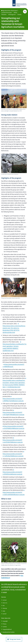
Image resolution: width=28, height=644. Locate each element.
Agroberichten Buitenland (10, 10)
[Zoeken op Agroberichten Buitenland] (25, 11)
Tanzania (3, 14)
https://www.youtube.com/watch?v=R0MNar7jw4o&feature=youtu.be (13, 400)
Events (19, 14)
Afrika (15, 12)
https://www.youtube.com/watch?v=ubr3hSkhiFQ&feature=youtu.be (13, 441)
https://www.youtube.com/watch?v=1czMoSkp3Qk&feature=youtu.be (13, 455)
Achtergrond (12, 14)
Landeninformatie (6, 12)
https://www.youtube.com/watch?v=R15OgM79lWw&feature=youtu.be (13, 413)
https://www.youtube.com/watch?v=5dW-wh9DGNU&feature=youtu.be (13, 493)
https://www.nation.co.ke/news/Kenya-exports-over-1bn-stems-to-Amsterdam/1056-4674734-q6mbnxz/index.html (14, 329)
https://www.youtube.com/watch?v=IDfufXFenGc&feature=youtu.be (12, 473)
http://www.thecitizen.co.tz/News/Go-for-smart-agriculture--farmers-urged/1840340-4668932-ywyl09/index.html (15, 347)
